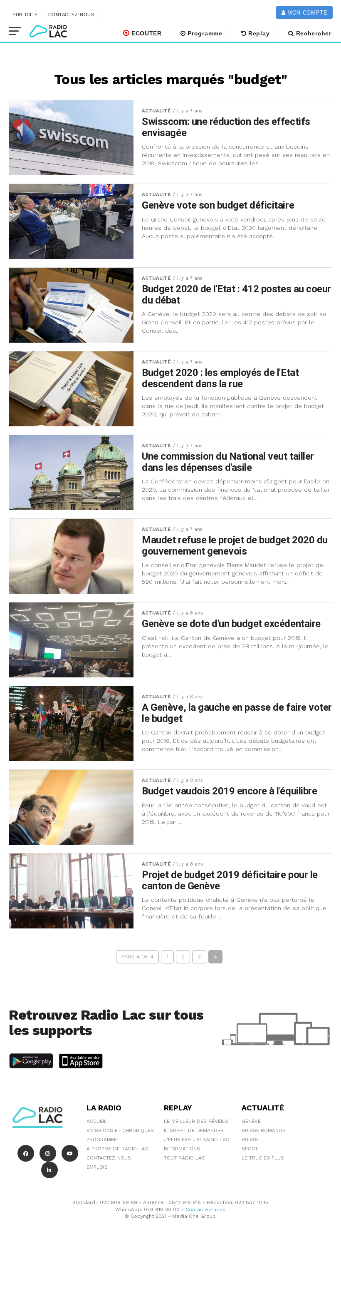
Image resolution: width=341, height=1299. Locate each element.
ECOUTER (145, 33)
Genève (251, 1121)
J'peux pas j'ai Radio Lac (196, 1139)
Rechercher (312, 33)
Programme (204, 33)
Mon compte (306, 13)
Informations (182, 1149)
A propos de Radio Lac (117, 1149)
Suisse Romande (263, 1130)
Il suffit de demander (194, 1130)
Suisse (250, 1139)
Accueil (96, 1121)
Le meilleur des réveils (196, 1121)
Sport (250, 1149)
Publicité (25, 14)
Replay (257, 33)
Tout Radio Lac (184, 1158)
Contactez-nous (71, 14)
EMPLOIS (97, 1167)
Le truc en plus (263, 1158)
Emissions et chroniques (120, 1130)
